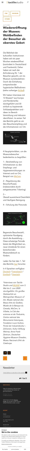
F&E (6, 13)
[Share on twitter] (5, 353)
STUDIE (7, 19)
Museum (15, 13)
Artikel (21, 91)
